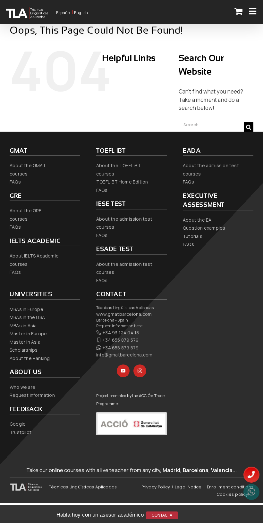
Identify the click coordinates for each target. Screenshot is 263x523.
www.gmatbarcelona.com (124, 314)
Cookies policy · (233, 494)
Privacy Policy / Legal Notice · (172, 487)
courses (19, 174)
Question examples (204, 228)
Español (63, 12)
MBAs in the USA (27, 317)
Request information (32, 395)
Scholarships (24, 350)
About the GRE (26, 211)
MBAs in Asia (23, 326)
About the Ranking (30, 358)
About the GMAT (28, 165)
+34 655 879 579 (120, 340)
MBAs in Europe (26, 309)
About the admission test (124, 219)
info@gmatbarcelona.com (124, 355)
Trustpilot (20, 432)
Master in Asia (25, 342)
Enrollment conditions (230, 487)
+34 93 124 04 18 (120, 333)
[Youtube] (123, 370)
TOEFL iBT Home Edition (122, 182)
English (81, 12)
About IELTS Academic (34, 256)
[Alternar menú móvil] (253, 11)
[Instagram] (139, 370)
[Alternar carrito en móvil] (238, 11)
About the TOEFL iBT (118, 165)
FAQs (15, 182)
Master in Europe (28, 334)
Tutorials (192, 236)
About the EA (197, 220)
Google (18, 424)
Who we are (22, 387)
